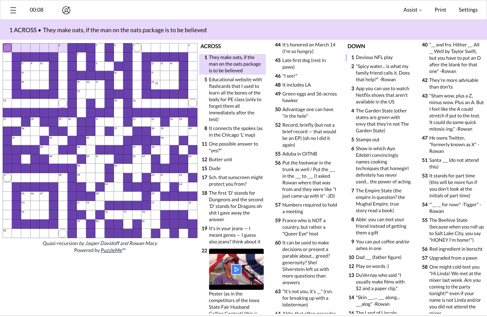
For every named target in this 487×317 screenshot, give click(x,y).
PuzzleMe (111, 250)
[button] (13, 10)
